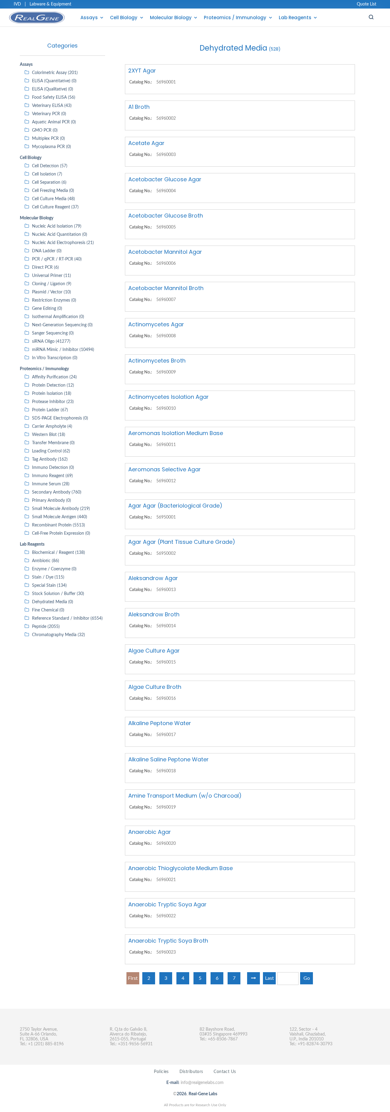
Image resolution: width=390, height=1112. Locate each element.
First (133, 978)
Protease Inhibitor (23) (53, 402)
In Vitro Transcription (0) (54, 358)
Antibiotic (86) (45, 561)
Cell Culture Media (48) (53, 199)
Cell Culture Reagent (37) (55, 207)
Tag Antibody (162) (50, 459)
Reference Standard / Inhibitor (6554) (67, 618)
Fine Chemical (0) (48, 610)
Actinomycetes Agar (156, 324)
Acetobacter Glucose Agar (164, 179)
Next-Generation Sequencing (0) (62, 325)
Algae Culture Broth (154, 687)
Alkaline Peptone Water (159, 723)
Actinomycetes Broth (157, 360)
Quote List (366, 4)
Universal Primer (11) (51, 276)
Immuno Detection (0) (53, 468)
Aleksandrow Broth (153, 614)
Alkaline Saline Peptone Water (168, 759)
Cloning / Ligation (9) (51, 284)
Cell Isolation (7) (47, 174)
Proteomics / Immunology (235, 17)
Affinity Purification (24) (54, 377)
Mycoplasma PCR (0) (51, 147)
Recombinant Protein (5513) (58, 525)
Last (269, 978)
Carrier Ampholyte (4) (52, 426)
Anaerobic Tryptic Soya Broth (168, 940)
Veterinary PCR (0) (49, 114)
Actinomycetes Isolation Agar (168, 397)
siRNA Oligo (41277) (51, 341)
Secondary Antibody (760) (56, 492)
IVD (17, 4)
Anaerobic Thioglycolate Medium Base (180, 868)
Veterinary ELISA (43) (52, 106)
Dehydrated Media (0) (52, 602)
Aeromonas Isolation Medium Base (175, 433)
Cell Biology (123, 17)
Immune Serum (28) (50, 484)
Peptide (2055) (46, 627)
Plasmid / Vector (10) (51, 292)
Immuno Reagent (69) (52, 476)
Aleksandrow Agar (153, 578)
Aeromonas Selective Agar (164, 469)
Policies (161, 1072)
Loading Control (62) (51, 451)
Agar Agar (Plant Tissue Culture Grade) (181, 542)
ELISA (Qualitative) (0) (52, 89)
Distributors (191, 1072)
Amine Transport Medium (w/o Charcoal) (185, 795)
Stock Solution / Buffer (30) (58, 594)
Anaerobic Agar (149, 832)
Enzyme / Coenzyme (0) (54, 569)
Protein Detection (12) (53, 385)
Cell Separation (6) (49, 182)
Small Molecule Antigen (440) (59, 517)
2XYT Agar (142, 70)
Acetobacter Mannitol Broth (166, 288)
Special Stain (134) (49, 585)
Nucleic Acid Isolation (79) (56, 226)
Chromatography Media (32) (58, 635)
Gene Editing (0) (47, 308)
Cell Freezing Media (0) (53, 191)
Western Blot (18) (48, 435)
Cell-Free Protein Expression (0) (61, 533)
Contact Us (225, 1072)
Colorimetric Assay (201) (55, 73)
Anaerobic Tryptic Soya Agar (167, 904)
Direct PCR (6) (45, 267)
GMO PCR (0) (45, 130)
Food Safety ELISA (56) (53, 97)
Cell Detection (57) (49, 166)
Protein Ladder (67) (50, 410)
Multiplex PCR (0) (48, 138)
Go (306, 978)
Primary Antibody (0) (51, 500)
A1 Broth (139, 107)
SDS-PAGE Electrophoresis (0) (60, 418)
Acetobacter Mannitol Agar (165, 252)
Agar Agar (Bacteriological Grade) (175, 505)
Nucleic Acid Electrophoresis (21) (63, 243)
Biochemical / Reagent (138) (58, 553)
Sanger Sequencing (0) (53, 333)
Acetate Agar (146, 143)
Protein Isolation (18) (51, 393)
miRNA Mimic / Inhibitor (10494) (63, 350)
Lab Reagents (295, 17)
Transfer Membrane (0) (53, 443)
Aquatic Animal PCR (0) (54, 122)
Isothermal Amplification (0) (58, 317)
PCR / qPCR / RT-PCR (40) (57, 259)
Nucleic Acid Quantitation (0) (59, 234)
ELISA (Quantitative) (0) (54, 81)
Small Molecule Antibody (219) (61, 509)
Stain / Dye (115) (48, 577)
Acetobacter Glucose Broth (165, 215)
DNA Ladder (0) (47, 251)
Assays (89, 17)
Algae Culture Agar (154, 650)
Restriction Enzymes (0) (54, 300)
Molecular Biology (171, 17)
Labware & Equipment (50, 4)
